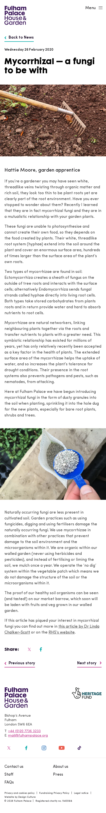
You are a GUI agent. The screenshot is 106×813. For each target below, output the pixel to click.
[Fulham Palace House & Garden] (14, 15)
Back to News (21, 38)
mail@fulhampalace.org (28, 736)
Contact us (13, 767)
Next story (87, 663)
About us (60, 767)
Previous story (22, 663)
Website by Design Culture (20, 797)
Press (58, 775)
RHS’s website (62, 633)
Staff (8, 775)
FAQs (9, 782)
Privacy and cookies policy (19, 793)
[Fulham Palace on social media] (29, 649)
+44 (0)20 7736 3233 (24, 731)
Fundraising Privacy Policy (54, 793)
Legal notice (81, 793)
